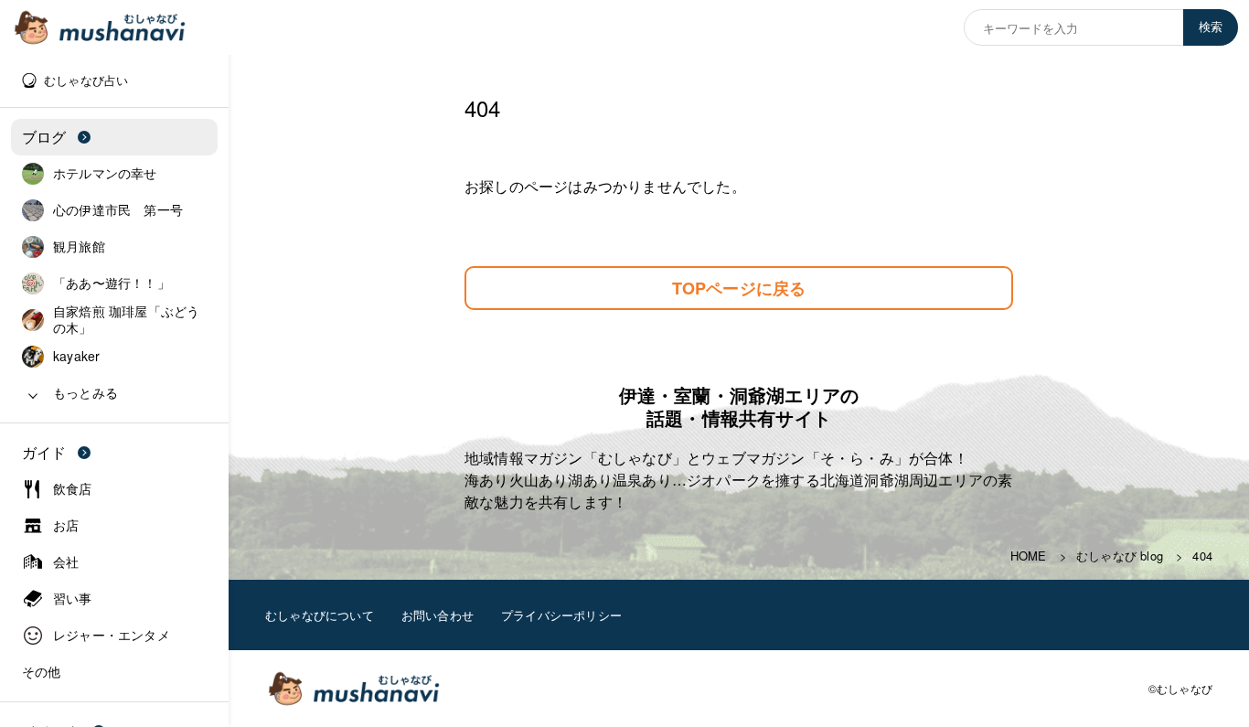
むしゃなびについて (319, 615)
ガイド (44, 452)
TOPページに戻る (739, 288)
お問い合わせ (437, 615)
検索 (1210, 27)
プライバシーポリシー (561, 615)
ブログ (44, 136)
